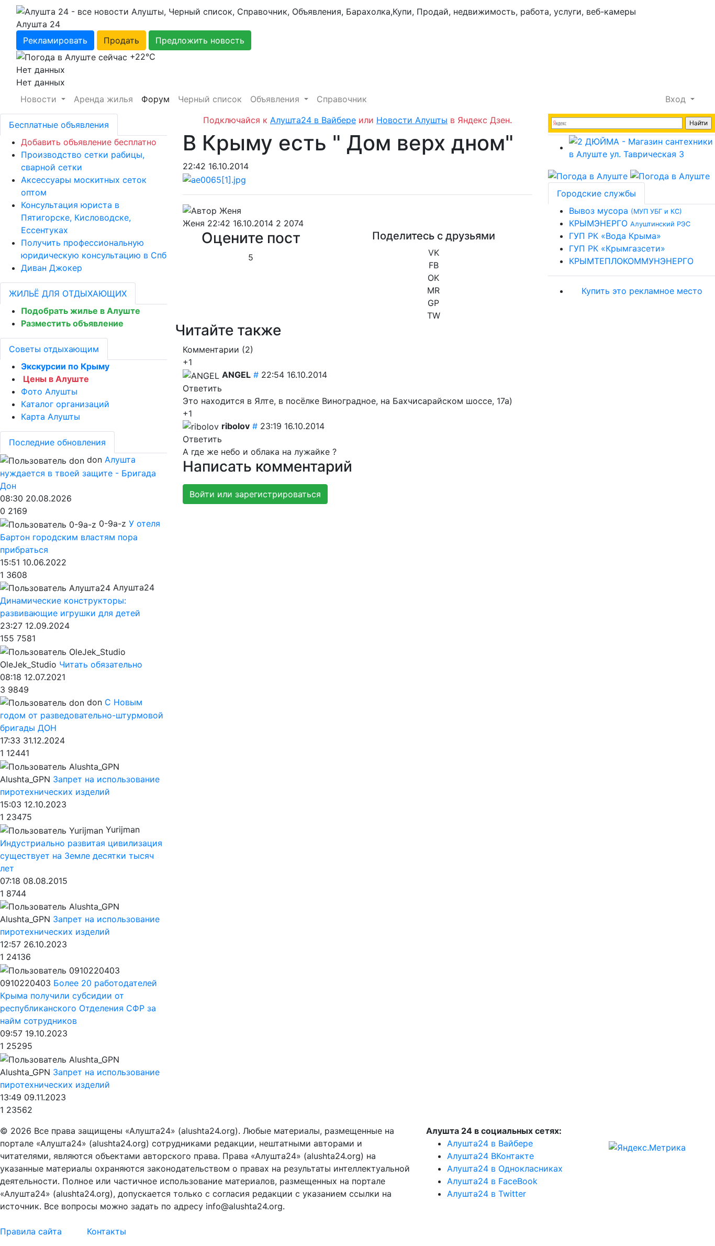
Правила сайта (31, 1231)
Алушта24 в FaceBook (492, 1181)
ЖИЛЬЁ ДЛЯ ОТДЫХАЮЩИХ (68, 293)
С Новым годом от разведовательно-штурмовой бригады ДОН (81, 715)
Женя (194, 223)
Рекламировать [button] (55, 40)
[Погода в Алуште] (588, 175)
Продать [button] (121, 40)
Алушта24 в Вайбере (490, 1143)
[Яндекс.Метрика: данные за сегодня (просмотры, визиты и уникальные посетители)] (647, 1147)
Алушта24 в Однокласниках (505, 1168)
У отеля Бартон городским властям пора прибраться (80, 536)
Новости (39, 99)
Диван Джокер (51, 268)
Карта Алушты (50, 416)
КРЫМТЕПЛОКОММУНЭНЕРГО (631, 261)
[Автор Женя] (212, 210)
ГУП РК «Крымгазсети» (617, 248)
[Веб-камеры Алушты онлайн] (670, 175)
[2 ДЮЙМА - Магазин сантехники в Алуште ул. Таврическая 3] (642, 147)
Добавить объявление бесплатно (89, 142)
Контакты (106, 1231)
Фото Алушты (49, 391)
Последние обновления (57, 442)
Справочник (342, 99)
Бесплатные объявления (59, 124)
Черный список (210, 99)
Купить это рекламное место (642, 291)
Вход (676, 99)
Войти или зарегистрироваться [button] (255, 494)
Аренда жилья (103, 99)
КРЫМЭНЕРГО (629, 223)
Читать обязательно (100, 664)
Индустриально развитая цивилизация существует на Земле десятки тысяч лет (81, 855)
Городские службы (596, 193)
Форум (155, 99)
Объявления (276, 99)
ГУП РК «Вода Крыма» (615, 236)
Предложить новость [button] (199, 40)
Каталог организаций (65, 404)
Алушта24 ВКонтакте (490, 1156)
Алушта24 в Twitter (486, 1193)
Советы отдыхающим (54, 349)
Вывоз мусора (625, 210)
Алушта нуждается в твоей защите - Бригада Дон (78, 472)
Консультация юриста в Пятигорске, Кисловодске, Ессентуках (76, 217)
